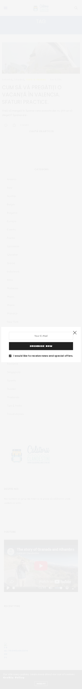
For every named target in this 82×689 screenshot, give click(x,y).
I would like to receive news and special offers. (43, 356)
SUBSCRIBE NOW (41, 346)
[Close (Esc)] (75, 333)
